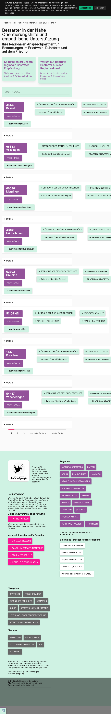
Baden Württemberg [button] (72, 467)
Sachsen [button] (80, 510)
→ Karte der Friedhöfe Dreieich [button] (52, 279)
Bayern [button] (91, 467)
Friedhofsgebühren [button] (71, 567)
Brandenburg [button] (79, 474)
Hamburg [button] (96, 474)
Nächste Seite (38, 433)
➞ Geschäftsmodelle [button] (21, 555)
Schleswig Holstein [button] (71, 524)
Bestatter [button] (41, 601)
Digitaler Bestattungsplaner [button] (76, 574)
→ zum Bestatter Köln (16, 329)
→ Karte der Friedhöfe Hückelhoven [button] (59, 237)
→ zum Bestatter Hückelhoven (20, 249)
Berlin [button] (64, 474)
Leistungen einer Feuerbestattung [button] (28, 615)
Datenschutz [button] (32, 637)
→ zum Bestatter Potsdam (18, 371)
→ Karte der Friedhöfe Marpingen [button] (55, 195)
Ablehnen (100, 8)
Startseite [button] (15, 594)
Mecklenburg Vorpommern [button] (75, 481)
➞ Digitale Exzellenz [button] (20, 541)
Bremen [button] (85, 495)
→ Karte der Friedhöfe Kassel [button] (50, 112)
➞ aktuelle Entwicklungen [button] (24, 562)
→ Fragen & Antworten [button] (95, 112)
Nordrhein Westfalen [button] (72, 488)
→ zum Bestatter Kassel (17, 124)
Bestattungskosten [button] (71, 560)
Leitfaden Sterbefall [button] (72, 545)
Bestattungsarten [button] (71, 552)
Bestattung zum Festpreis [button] (34, 608)
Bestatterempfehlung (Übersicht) (39, 23)
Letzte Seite (57, 433)
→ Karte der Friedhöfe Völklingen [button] (55, 154)
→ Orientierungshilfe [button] (94, 104)
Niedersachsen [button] (69, 495)
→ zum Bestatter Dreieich (18, 290)
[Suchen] (69, 90)
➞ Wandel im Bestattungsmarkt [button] (26, 548)
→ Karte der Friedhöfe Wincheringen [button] (59, 401)
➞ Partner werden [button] (19, 519)
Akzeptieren (86, 8)
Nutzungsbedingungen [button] (22, 644)
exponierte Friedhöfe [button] (21, 601)
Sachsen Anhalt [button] (69, 517)
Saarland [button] (66, 510)
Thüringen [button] (92, 524)
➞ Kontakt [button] (15, 651)
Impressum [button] (15, 637)
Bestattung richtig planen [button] (24, 622)
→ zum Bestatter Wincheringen (21, 412)
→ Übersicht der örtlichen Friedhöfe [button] (56, 104)
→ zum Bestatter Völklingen (19, 165)
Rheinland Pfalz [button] (81, 502)
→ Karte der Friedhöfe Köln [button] (47, 321)
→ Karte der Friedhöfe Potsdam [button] (53, 359)
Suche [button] (13, 608)
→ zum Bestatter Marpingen (19, 207)
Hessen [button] (65, 502)
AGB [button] (40, 644)
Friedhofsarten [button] (33, 594)
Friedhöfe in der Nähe (13, 23)
